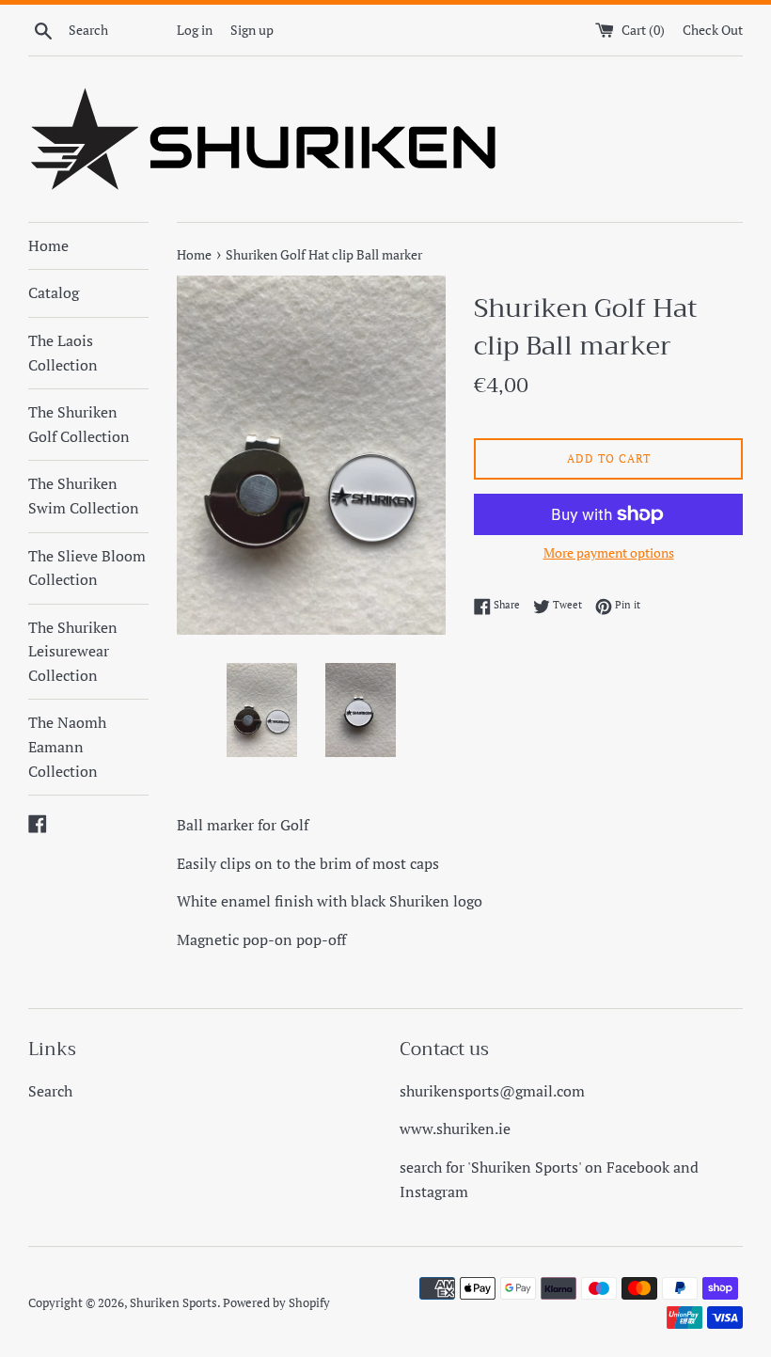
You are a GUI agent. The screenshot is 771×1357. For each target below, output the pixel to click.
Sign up (252, 30)
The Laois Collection (63, 352)
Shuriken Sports (173, 1303)
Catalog (53, 292)
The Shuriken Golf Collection (79, 424)
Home (48, 245)
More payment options (608, 552)
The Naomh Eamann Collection (67, 746)
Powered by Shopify (276, 1303)
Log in (194, 30)
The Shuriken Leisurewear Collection (73, 651)
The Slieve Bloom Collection (87, 568)
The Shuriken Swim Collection (83, 495)
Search (50, 1091)
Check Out (713, 30)
